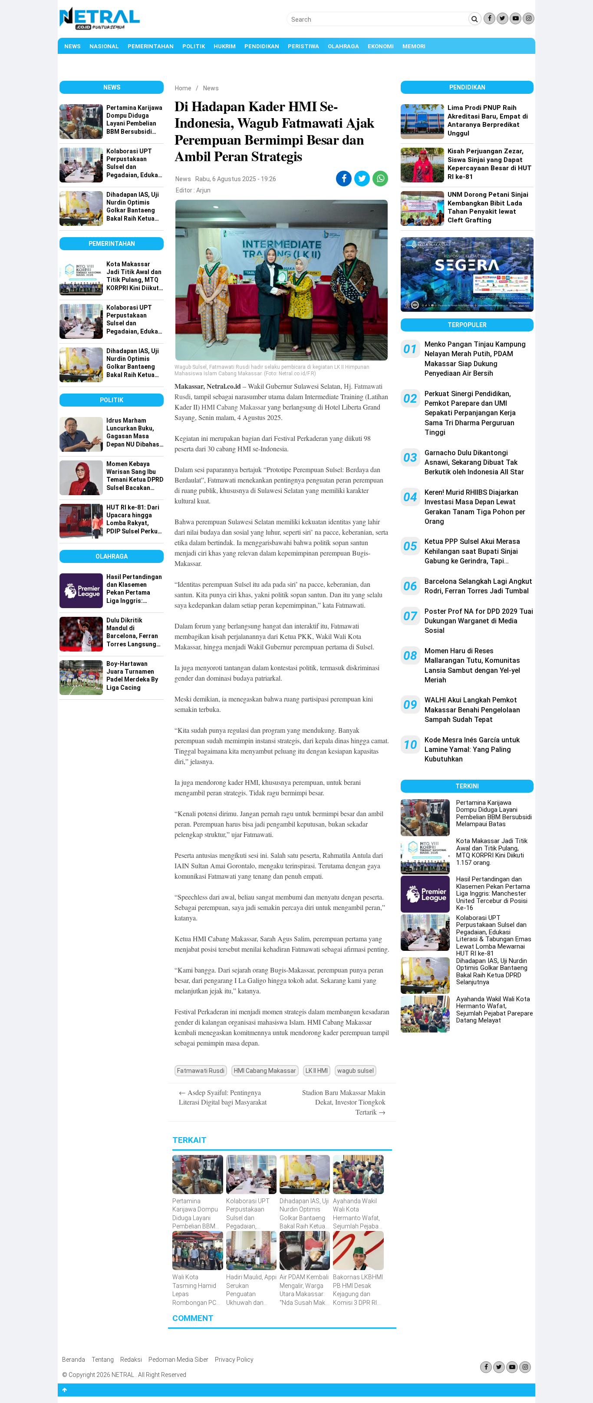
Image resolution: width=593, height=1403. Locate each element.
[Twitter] (502, 18)
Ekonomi (381, 46)
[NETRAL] (100, 28)
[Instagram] (528, 18)
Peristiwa (303, 46)
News (72, 46)
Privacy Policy (234, 1359)
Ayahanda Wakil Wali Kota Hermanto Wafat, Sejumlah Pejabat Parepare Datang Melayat (494, 1010)
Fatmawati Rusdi (200, 1070)
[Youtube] (515, 18)
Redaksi (131, 1359)
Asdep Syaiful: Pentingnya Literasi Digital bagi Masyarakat (223, 1097)
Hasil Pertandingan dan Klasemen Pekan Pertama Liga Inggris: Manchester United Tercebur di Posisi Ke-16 (493, 893)
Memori (413, 46)
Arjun (203, 190)
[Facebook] (489, 18)
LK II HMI (317, 1070)
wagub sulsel (355, 1070)
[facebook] (344, 178)
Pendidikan (261, 46)
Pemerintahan (151, 46)
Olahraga (343, 46)
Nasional (104, 46)
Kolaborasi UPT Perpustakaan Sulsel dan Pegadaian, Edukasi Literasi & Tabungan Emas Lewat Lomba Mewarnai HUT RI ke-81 (493, 936)
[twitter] (362, 178)
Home (183, 88)
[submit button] (474, 18)
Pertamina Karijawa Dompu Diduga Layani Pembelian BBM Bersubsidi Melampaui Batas (494, 813)
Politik (193, 46)
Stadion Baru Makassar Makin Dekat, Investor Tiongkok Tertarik (343, 1102)
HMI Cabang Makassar (233, 406)
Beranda (73, 1359)
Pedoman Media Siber (178, 1359)
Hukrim (225, 46)
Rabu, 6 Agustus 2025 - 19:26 (235, 178)
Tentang (103, 1359)
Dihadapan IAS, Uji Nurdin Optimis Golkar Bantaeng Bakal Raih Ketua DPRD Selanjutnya (491, 971)
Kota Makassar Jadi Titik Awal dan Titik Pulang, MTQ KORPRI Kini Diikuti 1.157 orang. (491, 852)
